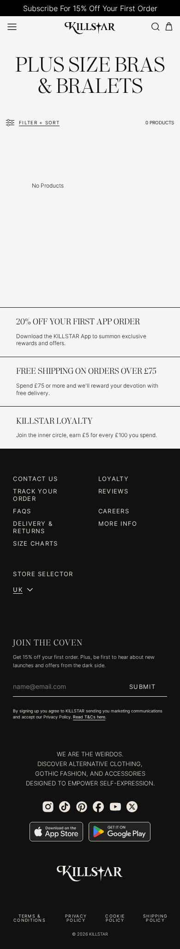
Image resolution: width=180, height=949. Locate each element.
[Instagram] (48, 806)
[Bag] (169, 26)
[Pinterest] (81, 806)
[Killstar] (90, 874)
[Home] (90, 26)
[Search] (155, 26)
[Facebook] (98, 806)
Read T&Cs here (89, 716)
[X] (132, 806)
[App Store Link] (56, 831)
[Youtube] (115, 806)
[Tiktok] (64, 806)
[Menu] (12, 26)
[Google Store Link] (119, 831)
